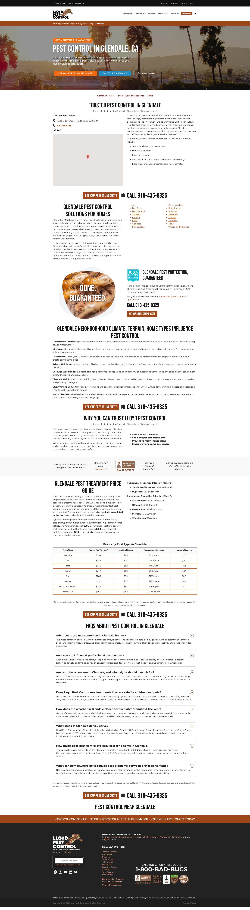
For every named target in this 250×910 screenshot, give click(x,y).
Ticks (171, 224)
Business (151, 13)
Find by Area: (108, 837)
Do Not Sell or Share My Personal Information (113, 880)
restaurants (173, 296)
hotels (182, 296)
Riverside (137, 837)
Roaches (172, 211)
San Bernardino (175, 837)
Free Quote (186, 13)
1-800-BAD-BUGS (162, 869)
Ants (134, 205)
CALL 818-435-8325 (143, 305)
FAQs (150, 96)
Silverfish (173, 214)
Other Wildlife (175, 205)
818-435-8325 (148, 73)
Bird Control (138, 211)
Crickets (136, 214)
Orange (128, 837)
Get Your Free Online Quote (75, 73)
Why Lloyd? (175, 13)
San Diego (119, 837)
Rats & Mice (174, 208)
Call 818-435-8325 (147, 195)
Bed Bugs (137, 208)
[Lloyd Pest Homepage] (63, 13)
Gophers (136, 224)
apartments (133, 299)
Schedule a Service (115, 73)
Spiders (172, 217)
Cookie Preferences (111, 885)
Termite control (127, 13)
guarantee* (101, 469)
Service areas (162, 13)
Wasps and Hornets (178, 227)
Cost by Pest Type (135, 96)
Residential (140, 13)
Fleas (135, 220)
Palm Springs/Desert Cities (154, 837)
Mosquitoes (138, 227)
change (67, 852)
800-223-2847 (59, 3)
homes (162, 296)
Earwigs (136, 217)
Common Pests (105, 96)
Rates (120, 96)
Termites (172, 220)
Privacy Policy (189, 903)
